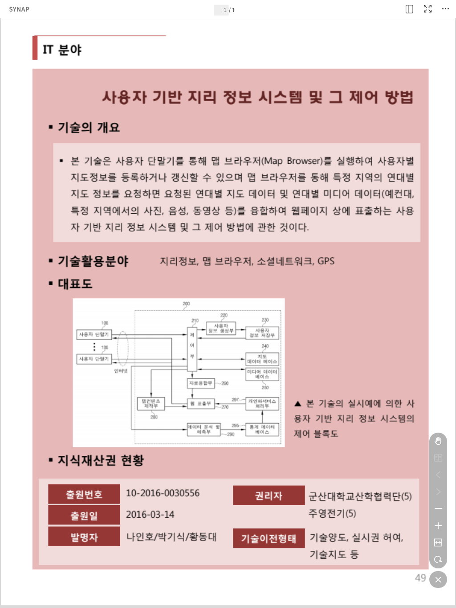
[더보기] (445, 9)
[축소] (438, 508)
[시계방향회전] (438, 559)
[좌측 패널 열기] (410, 9)
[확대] (438, 525)
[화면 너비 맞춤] (438, 542)
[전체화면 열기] (427, 9)
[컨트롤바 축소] (438, 579)
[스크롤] (438, 441)
